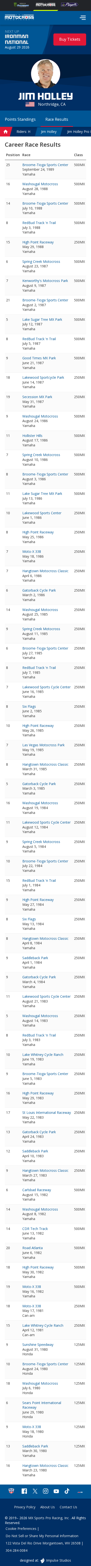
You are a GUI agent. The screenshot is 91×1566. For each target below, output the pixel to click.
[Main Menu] (82, 17)
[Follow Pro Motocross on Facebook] (24, 1492)
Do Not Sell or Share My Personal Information (42, 1536)
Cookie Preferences (21, 1528)
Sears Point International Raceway (41, 1405)
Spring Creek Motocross (41, 261)
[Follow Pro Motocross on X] (35, 1492)
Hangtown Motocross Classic (45, 571)
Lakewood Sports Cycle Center (46, 687)
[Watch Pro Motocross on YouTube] (56, 1492)
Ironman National (16, 39)
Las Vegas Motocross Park (43, 745)
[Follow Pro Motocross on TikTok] (67, 1492)
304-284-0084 (16, 1550)
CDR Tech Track (35, 1228)
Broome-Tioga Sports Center (45, 164)
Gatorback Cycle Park (39, 590)
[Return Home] (19, 18)
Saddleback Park (35, 958)
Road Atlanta (32, 1247)
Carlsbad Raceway (36, 1190)
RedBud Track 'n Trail (39, 222)
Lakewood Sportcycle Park (43, 377)
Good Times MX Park (39, 358)
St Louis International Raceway (46, 1112)
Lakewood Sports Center (41, 513)
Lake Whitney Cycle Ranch (42, 1054)
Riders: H (23, 131)
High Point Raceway (38, 242)
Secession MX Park (37, 396)
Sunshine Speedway (37, 1344)
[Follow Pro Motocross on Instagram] (45, 1492)
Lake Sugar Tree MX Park (42, 319)
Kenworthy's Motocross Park (45, 280)
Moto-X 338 (31, 551)
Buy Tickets (69, 39)
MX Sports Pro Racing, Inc (49, 1518)
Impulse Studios (58, 1560)
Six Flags (29, 706)
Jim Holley (49, 131)
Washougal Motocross (40, 184)
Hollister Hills (32, 435)
